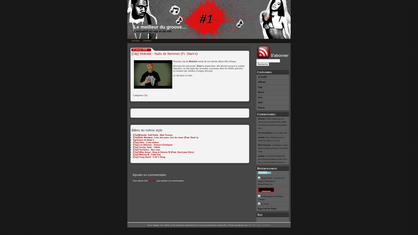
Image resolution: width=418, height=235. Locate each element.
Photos (261, 107)
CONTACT (147, 41)
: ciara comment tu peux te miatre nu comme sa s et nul (271, 139)
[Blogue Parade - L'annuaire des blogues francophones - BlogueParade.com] (272, 181)
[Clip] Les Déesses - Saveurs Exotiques (153, 145)
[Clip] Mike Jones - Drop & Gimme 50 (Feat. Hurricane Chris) (163, 152)
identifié (152, 181)
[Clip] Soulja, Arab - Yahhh (146, 147)
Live (260, 97)
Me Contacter (264, 225)
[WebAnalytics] (272, 219)
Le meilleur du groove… (160, 27)
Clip (260, 87)
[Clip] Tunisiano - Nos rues (146, 150)
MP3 (260, 102)
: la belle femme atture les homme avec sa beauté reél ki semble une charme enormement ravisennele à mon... (272, 123)
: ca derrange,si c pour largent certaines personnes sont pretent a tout (273, 148)
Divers (261, 92)
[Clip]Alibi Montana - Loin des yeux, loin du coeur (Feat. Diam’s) (165, 137)
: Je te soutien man (272, 133)
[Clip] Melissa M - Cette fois (147, 154)
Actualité (262, 77)
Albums (262, 82)
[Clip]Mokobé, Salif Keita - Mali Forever (153, 135)
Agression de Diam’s (143, 140)
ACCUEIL (136, 41)
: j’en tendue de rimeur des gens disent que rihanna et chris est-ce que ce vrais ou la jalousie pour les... (272, 159)
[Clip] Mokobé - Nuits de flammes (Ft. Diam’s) (164, 53)
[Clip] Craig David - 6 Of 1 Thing (149, 157)
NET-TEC (252, 225)
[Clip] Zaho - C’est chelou (146, 142)
